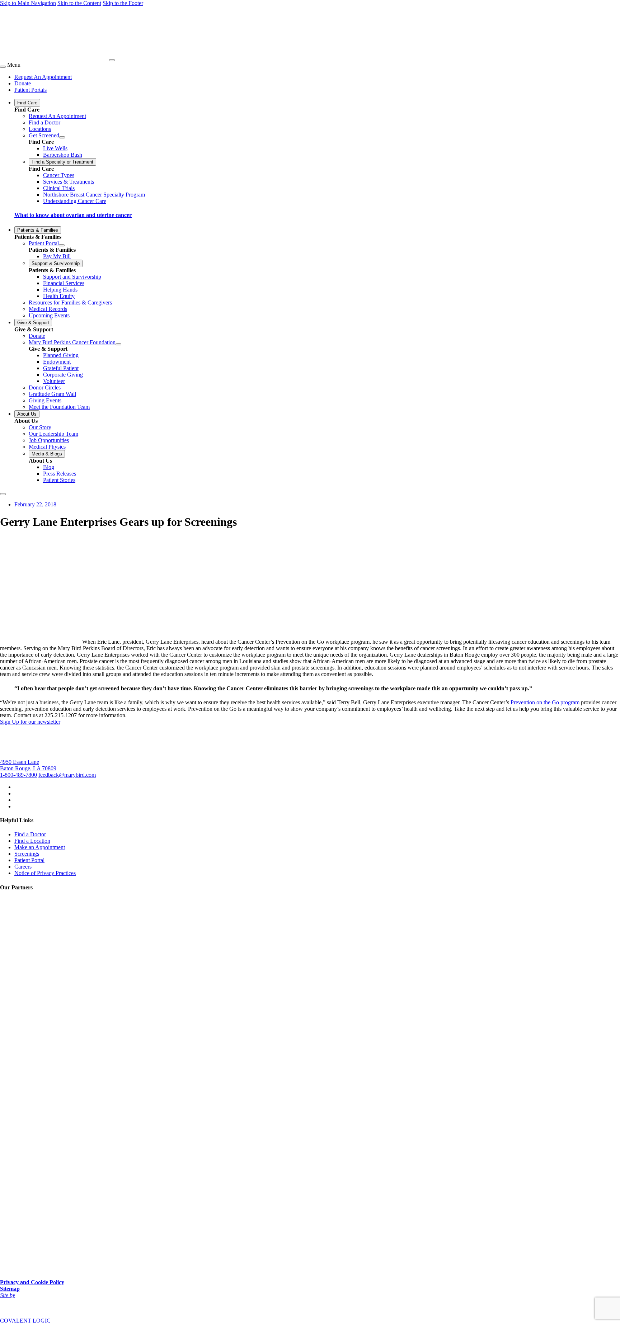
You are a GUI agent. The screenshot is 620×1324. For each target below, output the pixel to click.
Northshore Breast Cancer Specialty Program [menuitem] (94, 194)
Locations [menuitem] (40, 129)
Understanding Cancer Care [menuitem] (74, 201)
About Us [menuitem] (27, 414)
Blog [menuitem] (48, 467)
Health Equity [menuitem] (59, 296)
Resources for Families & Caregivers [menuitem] (70, 302)
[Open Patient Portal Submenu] (62, 245)
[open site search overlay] (3, 494)
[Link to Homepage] (54, 58)
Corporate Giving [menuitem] (63, 375)
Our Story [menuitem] (40, 427)
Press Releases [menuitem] (59, 474)
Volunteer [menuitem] (54, 381)
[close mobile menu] (3, 67)
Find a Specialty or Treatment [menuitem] (62, 162)
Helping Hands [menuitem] (60, 290)
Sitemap (10, 1289)
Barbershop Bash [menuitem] (62, 155)
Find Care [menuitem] (27, 102)
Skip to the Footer (123, 3)
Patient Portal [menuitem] (44, 243)
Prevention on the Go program (545, 702)
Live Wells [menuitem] (55, 148)
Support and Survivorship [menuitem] (72, 277)
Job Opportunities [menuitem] (49, 440)
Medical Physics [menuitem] (47, 447)
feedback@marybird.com (67, 775)
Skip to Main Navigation (28, 3)
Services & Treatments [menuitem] (68, 182)
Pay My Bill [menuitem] (57, 256)
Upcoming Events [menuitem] (49, 315)
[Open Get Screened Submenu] (62, 137)
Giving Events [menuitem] (45, 400)
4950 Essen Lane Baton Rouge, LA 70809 (28, 765)
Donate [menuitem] (22, 83)
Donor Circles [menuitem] (45, 387)
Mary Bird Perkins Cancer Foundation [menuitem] (72, 342)
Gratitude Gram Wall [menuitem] (52, 394)
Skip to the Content (79, 3)
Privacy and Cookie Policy (32, 1282)
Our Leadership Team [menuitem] (53, 434)
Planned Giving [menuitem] (61, 355)
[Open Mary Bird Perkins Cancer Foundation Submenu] (118, 344)
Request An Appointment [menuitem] (43, 77)
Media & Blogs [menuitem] (47, 454)
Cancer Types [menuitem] (58, 175)
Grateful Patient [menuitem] (61, 368)
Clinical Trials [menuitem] (59, 188)
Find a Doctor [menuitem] (44, 122)
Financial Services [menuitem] (63, 283)
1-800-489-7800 (18, 775)
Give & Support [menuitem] (33, 322)
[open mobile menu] (112, 60)
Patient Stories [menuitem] (59, 480)
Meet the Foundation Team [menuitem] (59, 407)
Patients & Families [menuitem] (37, 230)
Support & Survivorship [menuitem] (56, 263)
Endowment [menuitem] (57, 362)
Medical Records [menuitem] (48, 309)
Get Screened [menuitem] (44, 135)
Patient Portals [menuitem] (30, 90)
